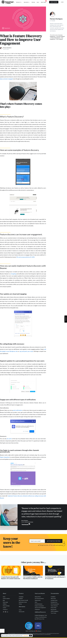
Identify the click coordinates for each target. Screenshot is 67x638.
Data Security (53, 609)
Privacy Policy (53, 607)
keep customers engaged (6, 79)
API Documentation (55, 604)
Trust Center (53, 613)
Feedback (21, 598)
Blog (4, 600)
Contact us (5, 609)
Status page (5, 602)
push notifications (17, 410)
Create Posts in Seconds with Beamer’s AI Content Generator (10, 577)
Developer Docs (54, 602)
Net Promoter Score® (23, 600)
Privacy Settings (6, 605)
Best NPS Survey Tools (39, 618)
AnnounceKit (21, 611)
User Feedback (59, 39)
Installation (53, 596)
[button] (19, 2)
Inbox (36, 602)
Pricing (20, 604)
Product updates (6, 598)
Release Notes (38, 596)
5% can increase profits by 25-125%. (25, 257)
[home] (8, 2)
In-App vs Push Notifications (41, 617)
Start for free (54, 2)
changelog (13, 273)
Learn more (25, 635)
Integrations (37, 609)
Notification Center (23, 602)
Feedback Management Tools (41, 615)
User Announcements (39, 598)
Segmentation (38, 600)
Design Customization (39, 605)
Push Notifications (38, 604)
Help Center (53, 598)
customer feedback (60, 36)
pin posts (9, 438)
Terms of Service (54, 605)
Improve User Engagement (40, 607)
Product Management (55, 37)
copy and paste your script (26, 351)
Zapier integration (4, 457)
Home (4, 596)
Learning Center (54, 600)
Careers (4, 607)
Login (62, 2)
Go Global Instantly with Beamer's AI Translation (55, 577)
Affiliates (5, 604)
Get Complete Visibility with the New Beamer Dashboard (32, 577)
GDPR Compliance (54, 611)
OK (30, 635)
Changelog (21, 596)
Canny (20, 609)
